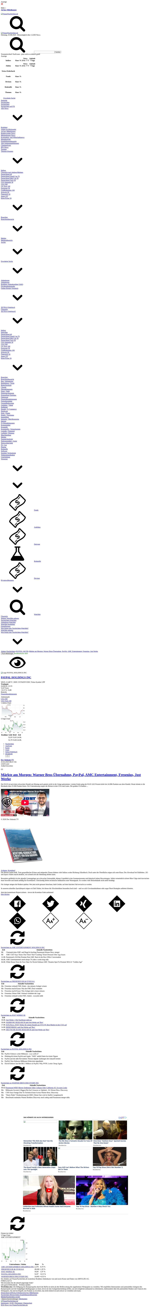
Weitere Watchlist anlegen (10, 618)
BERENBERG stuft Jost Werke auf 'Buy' (20, 1027)
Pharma (3, 447)
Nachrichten (5, 102)
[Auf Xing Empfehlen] (83, 911)
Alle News (4, 108)
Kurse (7, 748)
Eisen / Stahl (5, 391)
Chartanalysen (6, 145)
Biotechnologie (6, 385)
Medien (3, 238)
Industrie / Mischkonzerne (10, 419)
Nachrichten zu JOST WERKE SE (13, 1015)
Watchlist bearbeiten (8, 624)
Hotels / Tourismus (7, 415)
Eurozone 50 (5, 188)
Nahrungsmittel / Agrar (9, 441)
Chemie (3, 387)
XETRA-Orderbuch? (8, 311)
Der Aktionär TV (13, 819)
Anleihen (37, 527)
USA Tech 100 (6, 701)
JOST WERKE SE (8, 1272)
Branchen (4, 217)
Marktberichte (6, 139)
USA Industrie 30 (7, 182)
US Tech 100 (5, 186)
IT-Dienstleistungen (8, 423)
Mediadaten (23, 1299)
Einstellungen (5, 626)
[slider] (4, 767)
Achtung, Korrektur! (8, 870)
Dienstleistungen (6, 389)
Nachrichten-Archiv (13, 1297)
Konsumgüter (5, 425)
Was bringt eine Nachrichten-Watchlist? (14, 628)
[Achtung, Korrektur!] (22, 868)
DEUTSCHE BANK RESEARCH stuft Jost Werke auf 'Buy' (27, 1030)
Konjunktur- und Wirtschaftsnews (12, 137)
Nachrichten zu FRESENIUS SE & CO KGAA (18, 981)
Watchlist (37, 614)
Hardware (4, 411)
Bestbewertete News (8, 133)
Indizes (3, 170)
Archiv (3, 242)
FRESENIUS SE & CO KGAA (12, 1269)
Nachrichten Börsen (8, 1295)
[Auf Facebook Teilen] (17, 911)
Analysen (8, 746)
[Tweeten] (50, 911)
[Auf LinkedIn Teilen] (117, 911)
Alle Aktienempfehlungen (10, 143)
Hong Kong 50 (6, 198)
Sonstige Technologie (8, 453)
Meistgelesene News (8, 135)
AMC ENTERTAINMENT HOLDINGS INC (17, 1267)
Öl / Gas (4, 445)
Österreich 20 (5, 194)
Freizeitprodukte (6, 401)
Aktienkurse (5, 280)
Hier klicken (5, 894)
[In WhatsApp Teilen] (17, 928)
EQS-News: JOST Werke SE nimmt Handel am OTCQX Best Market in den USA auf (36, 1025)
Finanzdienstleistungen (9, 399)
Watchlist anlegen (7, 630)
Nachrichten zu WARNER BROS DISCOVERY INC (20, 1083)
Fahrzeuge (4, 397)
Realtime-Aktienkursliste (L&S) (12, 284)
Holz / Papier (5, 413)
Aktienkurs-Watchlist (8, 622)
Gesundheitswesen (7, 403)
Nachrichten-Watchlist (8, 620)
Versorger (4, 459)
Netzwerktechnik (7, 443)
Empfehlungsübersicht (8, 141)
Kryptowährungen (7, 580)
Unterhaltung (5, 457)
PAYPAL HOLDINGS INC (11, 1274)
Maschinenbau (6, 435)
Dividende (9, 754)
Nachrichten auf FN (8, 106)
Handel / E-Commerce (9, 409)
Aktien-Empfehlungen (22, 1295)
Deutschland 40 (6, 174)
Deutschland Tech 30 (8, 180)
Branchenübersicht (7, 219)
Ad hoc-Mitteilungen (8, 10)
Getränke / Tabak (7, 405)
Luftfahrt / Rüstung (7, 433)
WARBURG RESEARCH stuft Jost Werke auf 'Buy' (24, 1022)
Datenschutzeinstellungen (10, 1299)
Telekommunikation (8, 455)
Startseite (4, 100)
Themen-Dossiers (7, 151)
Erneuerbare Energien (8, 395)
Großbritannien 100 (8, 190)
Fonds (36, 510)
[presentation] (6, 756)
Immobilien (5, 417)
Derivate (37, 544)
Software (4, 451)
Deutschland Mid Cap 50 (9, 178)
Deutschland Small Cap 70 (10, 176)
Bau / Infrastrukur (7, 381)
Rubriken (4, 127)
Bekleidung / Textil (7, 383)
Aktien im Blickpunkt (8, 129)
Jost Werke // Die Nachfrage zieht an (19, 1020)
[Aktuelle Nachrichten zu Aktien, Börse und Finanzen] (9, 14)
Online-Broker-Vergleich (9, 288)
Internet (3, 421)
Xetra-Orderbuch (11, 752)
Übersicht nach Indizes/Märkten (12, 172)
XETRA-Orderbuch (8, 307)
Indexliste (4, 332)
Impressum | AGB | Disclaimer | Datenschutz (16, 1303)
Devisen (37, 578)
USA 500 (4, 184)
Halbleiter (4, 407)
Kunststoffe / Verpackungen (10, 429)
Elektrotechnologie (7, 393)
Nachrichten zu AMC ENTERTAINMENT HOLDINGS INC (23, 947)
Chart (7, 750)
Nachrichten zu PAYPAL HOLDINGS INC (16, 1049)
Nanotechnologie (7, 439)
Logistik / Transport (8, 431)
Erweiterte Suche (9, 98)
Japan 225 (4, 196)
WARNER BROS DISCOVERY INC (14, 1276)
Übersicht (4, 309)
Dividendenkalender (8, 286)
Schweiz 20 (5, 192)
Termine (4, 149)
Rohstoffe (4, 449)
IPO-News (4, 147)
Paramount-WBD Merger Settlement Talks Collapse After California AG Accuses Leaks (36, 1088)
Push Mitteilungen (7, 653)
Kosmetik (4, 427)
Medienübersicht (6, 240)
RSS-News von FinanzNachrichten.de (14, 1305)
